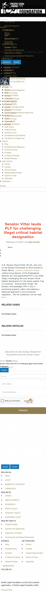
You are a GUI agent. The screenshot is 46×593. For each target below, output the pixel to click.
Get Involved (7, 104)
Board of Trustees (11, 38)
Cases (7, 61)
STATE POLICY (11, 508)
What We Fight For (9, 44)
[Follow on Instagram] (8, 579)
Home (2, 361)
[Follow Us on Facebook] (8, 572)
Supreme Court (10, 75)
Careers (7, 110)
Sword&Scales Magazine (14, 90)
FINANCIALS (10, 488)
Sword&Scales (11, 548)
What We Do (7, 58)
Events (7, 107)
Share (10, 247)
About (6, 33)
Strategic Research (12, 67)
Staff (6, 35)
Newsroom (6, 124)
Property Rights (10, 47)
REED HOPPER (34, 242)
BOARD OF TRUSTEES (15, 484)
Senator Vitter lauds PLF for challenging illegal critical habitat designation (21, 364)
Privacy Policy (6, 590)
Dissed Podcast (10, 101)
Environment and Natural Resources (18, 55)
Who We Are (7, 30)
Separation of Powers (13, 53)
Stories (5, 84)
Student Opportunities (13, 116)
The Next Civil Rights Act (14, 81)
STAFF (8, 480)
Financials (8, 41)
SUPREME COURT (13, 517)
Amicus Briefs (9, 64)
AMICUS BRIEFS (12, 500)
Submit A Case (10, 118)
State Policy (9, 70)
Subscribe (8, 121)
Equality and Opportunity (14, 50)
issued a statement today (27, 270)
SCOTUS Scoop (11, 93)
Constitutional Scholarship (14, 78)
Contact (14, 466)
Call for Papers (10, 113)
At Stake (7, 95)
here (4, 297)
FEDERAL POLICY (13, 513)
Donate (3, 27)
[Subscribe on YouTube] (8, 577)
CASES (8, 495)
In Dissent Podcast (11, 98)
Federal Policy (10, 73)
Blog (6, 87)
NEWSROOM (8, 565)
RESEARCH (10, 504)
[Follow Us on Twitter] (8, 574)
